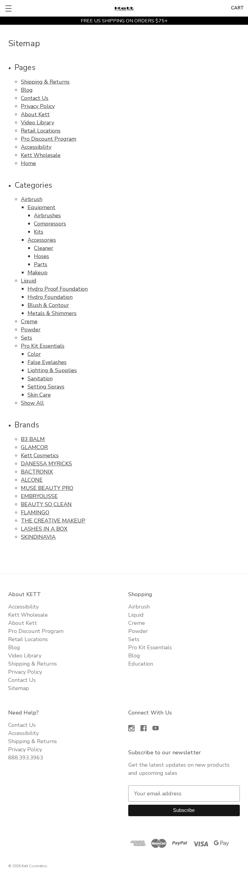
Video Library (37, 122)
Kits (38, 231)
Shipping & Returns (45, 81)
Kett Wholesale (40, 155)
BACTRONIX (37, 471)
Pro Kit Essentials (42, 346)
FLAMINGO (35, 512)
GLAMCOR (34, 447)
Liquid (28, 280)
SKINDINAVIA (38, 537)
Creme (29, 321)
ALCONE (32, 480)
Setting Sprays (46, 386)
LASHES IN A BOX (44, 528)
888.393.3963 (25, 757)
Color (34, 354)
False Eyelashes (47, 362)
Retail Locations (40, 130)
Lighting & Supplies (52, 370)
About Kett (35, 114)
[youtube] (155, 728)
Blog (27, 90)
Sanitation (40, 378)
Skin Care (39, 394)
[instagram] (131, 728)
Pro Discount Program (48, 138)
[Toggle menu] (8, 8)
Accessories (42, 240)
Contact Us (34, 98)
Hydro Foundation (50, 297)
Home (28, 163)
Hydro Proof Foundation (58, 288)
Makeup (37, 272)
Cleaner (43, 248)
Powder (31, 329)
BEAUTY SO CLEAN (46, 504)
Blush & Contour (48, 305)
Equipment (41, 207)
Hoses (41, 256)
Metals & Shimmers (52, 313)
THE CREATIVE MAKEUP (53, 520)
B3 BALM (33, 439)
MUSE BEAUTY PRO (47, 488)
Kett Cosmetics (40, 455)
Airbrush (31, 199)
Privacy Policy (38, 106)
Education (140, 663)
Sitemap (18, 688)
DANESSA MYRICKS (46, 463)
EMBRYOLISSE (39, 496)
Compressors (50, 223)
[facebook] (143, 728)
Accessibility (36, 147)
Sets (26, 337)
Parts (40, 264)
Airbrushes (47, 215)
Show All (32, 403)
